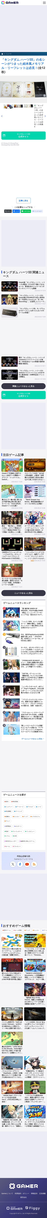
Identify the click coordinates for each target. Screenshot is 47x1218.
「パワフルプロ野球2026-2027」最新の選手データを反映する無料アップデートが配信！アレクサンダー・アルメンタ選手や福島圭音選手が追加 (34, 1100)
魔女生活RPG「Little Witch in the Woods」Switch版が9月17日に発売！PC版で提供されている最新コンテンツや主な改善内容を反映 (12, 1050)
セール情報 (18, 930)
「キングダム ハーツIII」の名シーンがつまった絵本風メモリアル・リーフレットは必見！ (23, 63)
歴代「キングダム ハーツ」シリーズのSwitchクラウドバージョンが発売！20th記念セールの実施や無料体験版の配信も (32, 360)
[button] (2, 116)
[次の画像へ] (23, 89)
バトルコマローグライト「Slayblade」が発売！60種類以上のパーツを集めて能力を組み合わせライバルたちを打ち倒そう (12, 1075)
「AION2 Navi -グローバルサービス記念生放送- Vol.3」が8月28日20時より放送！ (12, 1098)
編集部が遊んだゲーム (27, 841)
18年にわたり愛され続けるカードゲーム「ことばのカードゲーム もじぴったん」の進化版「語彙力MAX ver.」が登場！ (11, 953)
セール (8, 846)
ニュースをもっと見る (23, 593)
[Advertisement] (23, 28)
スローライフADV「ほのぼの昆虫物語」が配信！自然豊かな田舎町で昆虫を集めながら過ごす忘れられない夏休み (34, 477)
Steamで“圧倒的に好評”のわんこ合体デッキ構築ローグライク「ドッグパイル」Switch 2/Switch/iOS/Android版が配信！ (12, 478)
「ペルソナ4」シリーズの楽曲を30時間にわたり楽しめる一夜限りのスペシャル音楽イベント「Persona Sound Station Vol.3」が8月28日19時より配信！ (35, 954)
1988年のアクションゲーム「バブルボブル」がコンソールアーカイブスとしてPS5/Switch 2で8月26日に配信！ (11, 556)
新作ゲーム (7, 930)
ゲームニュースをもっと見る (32, 739)
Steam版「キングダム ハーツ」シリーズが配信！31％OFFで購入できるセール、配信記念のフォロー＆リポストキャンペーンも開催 (32, 285)
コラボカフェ (36, 816)
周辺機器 (8, 811)
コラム (8, 836)
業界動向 (8, 826)
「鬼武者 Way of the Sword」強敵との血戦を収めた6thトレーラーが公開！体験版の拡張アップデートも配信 (35, 1002)
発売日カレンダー (11, 841)
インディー (9, 807)
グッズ (26, 816)
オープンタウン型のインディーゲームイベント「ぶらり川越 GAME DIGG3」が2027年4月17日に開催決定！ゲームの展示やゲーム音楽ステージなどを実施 (34, 531)
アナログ (30, 807)
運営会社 (23, 1197)
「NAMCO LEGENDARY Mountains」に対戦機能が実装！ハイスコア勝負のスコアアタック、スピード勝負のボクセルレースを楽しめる (34, 978)
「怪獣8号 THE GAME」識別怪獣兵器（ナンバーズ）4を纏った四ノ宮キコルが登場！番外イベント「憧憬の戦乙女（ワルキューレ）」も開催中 (12, 1125)
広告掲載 (42, 1193)
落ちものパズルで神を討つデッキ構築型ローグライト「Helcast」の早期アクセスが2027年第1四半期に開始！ (12, 976)
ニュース (8, 54)
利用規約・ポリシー (22, 1193)
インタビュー (30, 831)
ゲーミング (18, 811)
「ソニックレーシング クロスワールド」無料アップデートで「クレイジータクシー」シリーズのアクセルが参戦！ (34, 556)
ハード (39, 807)
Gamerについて (7, 1193)
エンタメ (16, 816)
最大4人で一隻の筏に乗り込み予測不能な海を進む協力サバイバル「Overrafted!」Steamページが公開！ (12, 502)
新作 (7, 802)
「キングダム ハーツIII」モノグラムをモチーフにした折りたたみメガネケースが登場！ (32, 310)
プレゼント (17, 846)
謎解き (8, 816)
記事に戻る (23, 200)
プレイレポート (17, 831)
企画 (15, 836)
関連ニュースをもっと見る (23, 386)
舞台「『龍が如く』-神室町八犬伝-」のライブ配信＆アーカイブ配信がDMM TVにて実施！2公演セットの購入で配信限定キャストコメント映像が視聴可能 (12, 531)
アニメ (8, 821)
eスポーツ (18, 826)
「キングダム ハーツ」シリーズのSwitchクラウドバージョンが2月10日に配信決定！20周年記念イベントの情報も (31, 373)
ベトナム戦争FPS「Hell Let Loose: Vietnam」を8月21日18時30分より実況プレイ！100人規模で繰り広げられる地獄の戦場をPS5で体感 (12, 1026)
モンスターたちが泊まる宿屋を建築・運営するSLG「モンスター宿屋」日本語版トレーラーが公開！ (12, 581)
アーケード (20, 807)
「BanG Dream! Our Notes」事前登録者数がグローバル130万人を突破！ (34, 501)
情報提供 (34, 1193)
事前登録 (15, 802)
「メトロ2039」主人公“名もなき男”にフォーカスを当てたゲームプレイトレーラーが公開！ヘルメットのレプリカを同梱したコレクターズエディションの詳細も (35, 1027)
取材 (7, 831)
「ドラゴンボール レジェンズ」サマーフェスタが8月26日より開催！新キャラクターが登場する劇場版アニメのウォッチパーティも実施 (35, 1124)
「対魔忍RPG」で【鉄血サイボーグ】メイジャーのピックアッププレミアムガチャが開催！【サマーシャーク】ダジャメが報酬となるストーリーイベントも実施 (34, 1076)
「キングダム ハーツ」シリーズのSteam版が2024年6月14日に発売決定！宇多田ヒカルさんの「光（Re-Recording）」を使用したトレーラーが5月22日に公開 (31, 299)
